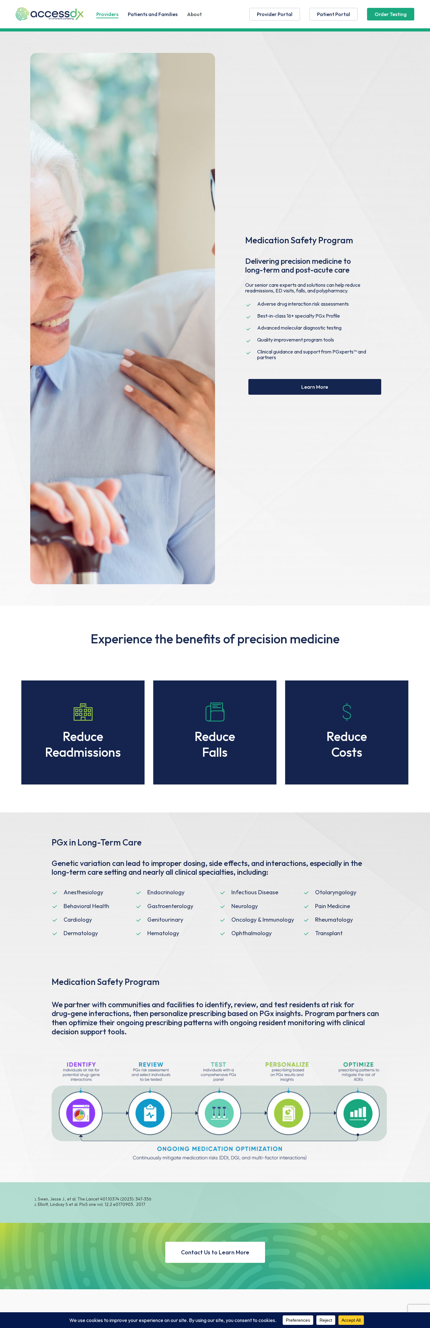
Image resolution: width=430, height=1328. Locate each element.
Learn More (314, 387)
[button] (215, 1252)
